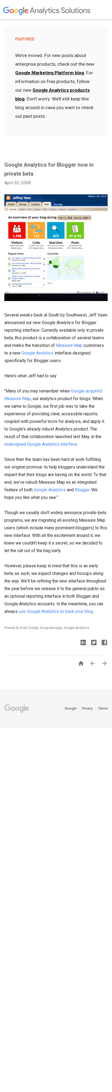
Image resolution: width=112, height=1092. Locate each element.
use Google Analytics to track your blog (56, 611)
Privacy (88, 708)
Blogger (82, 489)
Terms (103, 708)
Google (71, 708)
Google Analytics (37, 353)
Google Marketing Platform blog (49, 72)
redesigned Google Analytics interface (40, 444)
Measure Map (69, 345)
